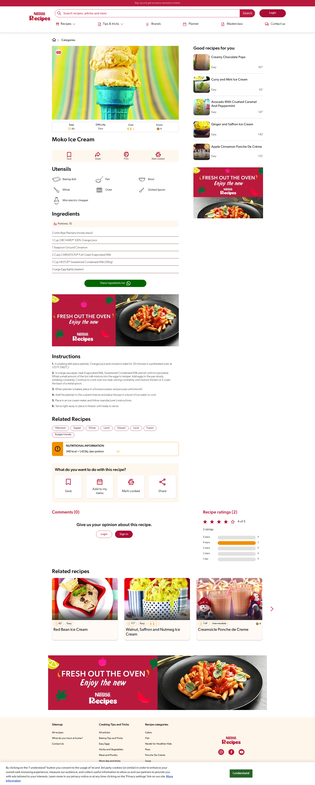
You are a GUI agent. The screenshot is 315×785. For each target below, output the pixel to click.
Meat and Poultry (108, 755)
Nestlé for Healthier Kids (158, 744)
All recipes (57, 732)
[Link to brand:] (58, 52)
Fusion (150, 428)
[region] (157, 773)
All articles (104, 732)
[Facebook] (231, 752)
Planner (194, 24)
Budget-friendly (63, 434)
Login (104, 534)
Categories (68, 40)
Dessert (121, 428)
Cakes (148, 732)
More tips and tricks (109, 761)
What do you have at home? (67, 738)
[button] (69, 156)
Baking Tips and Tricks (111, 738)
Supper (77, 428)
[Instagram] (221, 752)
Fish (147, 738)
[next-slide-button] (272, 609)
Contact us (278, 24)
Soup (148, 761)
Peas (147, 749)
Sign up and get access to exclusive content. (157, 3)
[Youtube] (242, 752)
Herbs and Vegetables (111, 749)
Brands (156, 24)
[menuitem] (65, 25)
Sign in (124, 534)
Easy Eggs (104, 744)
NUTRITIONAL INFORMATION (85, 448)
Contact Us (58, 744)
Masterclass (235, 24)
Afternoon (60, 428)
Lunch (107, 428)
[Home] (39, 17)
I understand (241, 773)
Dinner (92, 428)
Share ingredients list (112, 283)
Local (136, 428)
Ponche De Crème (155, 755)
